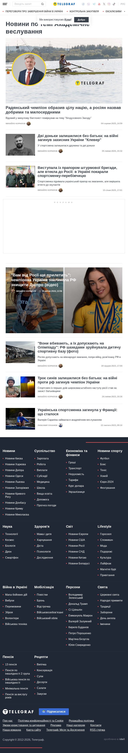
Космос (9, 540)
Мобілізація (44, 587)
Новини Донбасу (15, 502)
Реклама (55, 725)
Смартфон (11, 557)
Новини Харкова (15, 464)
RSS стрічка (97, 729)
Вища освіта (44, 493)
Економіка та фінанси (76, 453)
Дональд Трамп (78, 603)
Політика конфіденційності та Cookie (41, 720)
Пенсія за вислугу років (16, 696)
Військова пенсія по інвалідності (17, 681)
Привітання (107, 575)
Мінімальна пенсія (16, 688)
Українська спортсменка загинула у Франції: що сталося (77, 412)
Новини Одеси (14, 476)
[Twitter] (104, 4)
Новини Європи (78, 534)
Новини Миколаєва (17, 514)
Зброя (9, 612)
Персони (73, 587)
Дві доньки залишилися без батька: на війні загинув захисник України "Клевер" (78, 138)
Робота (41, 464)
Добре (81, 19)
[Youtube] (99, 4)
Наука (7, 526)
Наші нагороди (75, 725)
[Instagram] (108, 4)
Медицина (43, 481)
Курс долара (76, 485)
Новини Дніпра (14, 470)
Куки (67, 19)
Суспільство (44, 451)
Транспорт (75, 468)
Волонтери (12, 618)
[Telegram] (94, 4)
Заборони (106, 612)
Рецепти (41, 657)
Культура (105, 557)
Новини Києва (14, 458)
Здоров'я (42, 526)
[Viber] (88, 4)
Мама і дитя (44, 534)
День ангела (107, 618)
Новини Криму (14, 508)
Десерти (42, 682)
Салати (41, 688)
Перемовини (13, 606)
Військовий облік (47, 618)
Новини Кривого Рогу (15, 495)
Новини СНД (76, 551)
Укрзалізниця (76, 491)
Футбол (104, 458)
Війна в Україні (15, 587)
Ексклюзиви (114, 11)
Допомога (43, 499)
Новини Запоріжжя (17, 487)
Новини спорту (110, 451)
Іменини (105, 624)
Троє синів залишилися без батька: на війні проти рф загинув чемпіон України (77, 380)
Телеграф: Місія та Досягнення (65, 729)
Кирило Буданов (78, 627)
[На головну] (64, 4)
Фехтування (107, 487)
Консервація (44, 670)
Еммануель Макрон (80, 615)
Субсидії (42, 476)
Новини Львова (14, 481)
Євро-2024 (107, 481)
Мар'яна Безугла (78, 639)
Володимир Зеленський (75, 596)
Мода (103, 545)
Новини (9, 451)
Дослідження (45, 557)
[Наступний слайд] (124, 11)
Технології (11, 534)
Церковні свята (109, 594)
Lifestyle (104, 526)
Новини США (76, 540)
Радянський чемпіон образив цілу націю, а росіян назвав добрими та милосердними (63, 109)
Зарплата (43, 458)
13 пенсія (11, 664)
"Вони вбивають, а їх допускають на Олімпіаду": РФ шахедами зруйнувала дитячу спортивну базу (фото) (79, 347)
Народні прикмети (111, 600)
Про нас (8, 720)
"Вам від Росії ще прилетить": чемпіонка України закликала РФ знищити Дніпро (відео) (43, 280)
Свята (103, 587)
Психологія (44, 551)
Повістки (42, 594)
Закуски (41, 693)
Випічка (41, 664)
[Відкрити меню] (5, 4)
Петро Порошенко (79, 633)
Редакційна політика (81, 720)
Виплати (42, 470)
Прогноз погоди (46, 505)
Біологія (10, 545)
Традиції (105, 606)
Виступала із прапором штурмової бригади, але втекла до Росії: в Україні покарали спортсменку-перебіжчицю (77, 172)
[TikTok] (114, 4)
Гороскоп (106, 534)
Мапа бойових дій (16, 594)
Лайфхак (105, 563)
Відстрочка (43, 606)
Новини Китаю (77, 557)
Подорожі (106, 551)
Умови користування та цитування (24, 725)
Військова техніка (16, 624)
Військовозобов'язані (50, 612)
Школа (41, 487)
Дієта (40, 545)
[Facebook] (83, 4)
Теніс (103, 470)
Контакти (95, 725)
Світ (69, 526)
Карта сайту (33, 729)
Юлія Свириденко (79, 644)
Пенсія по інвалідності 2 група (17, 672)
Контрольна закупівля (84, 11)
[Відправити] (42, 4)
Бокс (103, 464)
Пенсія (8, 657)
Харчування (44, 540)
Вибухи (9, 600)
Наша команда (12, 729)
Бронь (40, 600)
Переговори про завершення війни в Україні (34, 11)
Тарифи (73, 480)
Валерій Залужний (80, 621)
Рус (123, 4)
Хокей (104, 476)
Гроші (72, 462)
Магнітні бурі (108, 569)
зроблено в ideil (114, 739)
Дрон (8, 551)
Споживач (106, 540)
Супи (40, 676)
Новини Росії (76, 545)
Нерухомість (76, 474)
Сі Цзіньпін (75, 609)
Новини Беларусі (79, 563)
